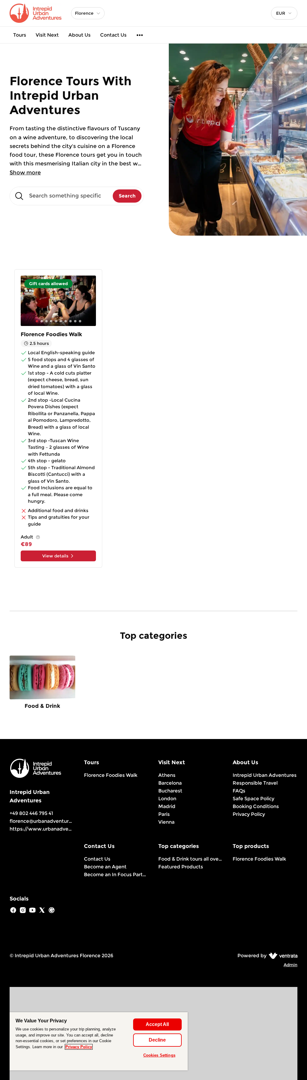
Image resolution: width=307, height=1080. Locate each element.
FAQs (239, 791)
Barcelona (170, 783)
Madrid (166, 806)
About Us (79, 35)
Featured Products (180, 867)
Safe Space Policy (253, 798)
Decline (157, 1039)
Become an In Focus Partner (116, 874)
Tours (19, 35)
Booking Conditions (256, 806)
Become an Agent (105, 867)
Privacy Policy (249, 814)
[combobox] (284, 13)
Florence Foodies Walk (110, 775)
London (167, 798)
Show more (25, 172)
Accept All (157, 1024)
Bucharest (170, 791)
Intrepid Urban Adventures (265, 775)
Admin (290, 964)
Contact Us (113, 35)
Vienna (166, 822)
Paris (164, 814)
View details (55, 556)
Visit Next (47, 35)
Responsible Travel (255, 783)
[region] (99, 1041)
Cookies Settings (159, 1055)
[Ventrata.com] (282, 955)
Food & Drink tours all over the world (190, 859)
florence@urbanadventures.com (48, 821)
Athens (166, 775)
